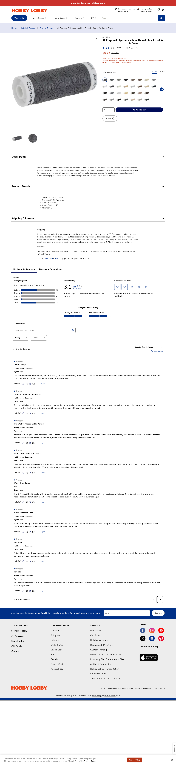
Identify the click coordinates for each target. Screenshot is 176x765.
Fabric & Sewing (28, 28)
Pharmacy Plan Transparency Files (107, 659)
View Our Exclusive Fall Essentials (88, 3)
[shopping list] (158, 9)
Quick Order (57, 649)
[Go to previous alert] (21, 3)
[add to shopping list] (96, 37)
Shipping (49, 258)
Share (108, 118)
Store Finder (17, 641)
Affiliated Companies (100, 664)
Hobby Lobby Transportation (104, 669)
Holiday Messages (99, 640)
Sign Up (158, 613)
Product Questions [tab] (50, 269)
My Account (17, 636)
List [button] (162, 72)
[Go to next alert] (155, 3)
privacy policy (96, 696)
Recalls (54, 659)
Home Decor (59, 18)
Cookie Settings (134, 760)
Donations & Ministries (101, 645)
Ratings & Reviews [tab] (24, 269)
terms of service (110, 696)
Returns (58, 258)
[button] (104, 80)
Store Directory (19, 630)
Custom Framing (98, 649)
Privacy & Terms (159, 688)
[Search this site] (161, 18)
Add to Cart (141, 110)
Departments (38, 18)
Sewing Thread (46, 28)
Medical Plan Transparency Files (106, 654)
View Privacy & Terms (88, 761)
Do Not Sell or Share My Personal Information (134, 688)
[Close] (172, 759)
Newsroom (95, 630)
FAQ (53, 654)
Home (14, 28)
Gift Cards (16, 646)
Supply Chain (57, 664)
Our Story (95, 635)
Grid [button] (154, 72)
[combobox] (129, 18)
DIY (92, 18)
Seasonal (78, 18)
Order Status (57, 645)
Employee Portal (98, 673)
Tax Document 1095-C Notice (105, 678)
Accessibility (57, 669)
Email (107, 613)
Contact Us (56, 630)
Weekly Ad (19, 18)
